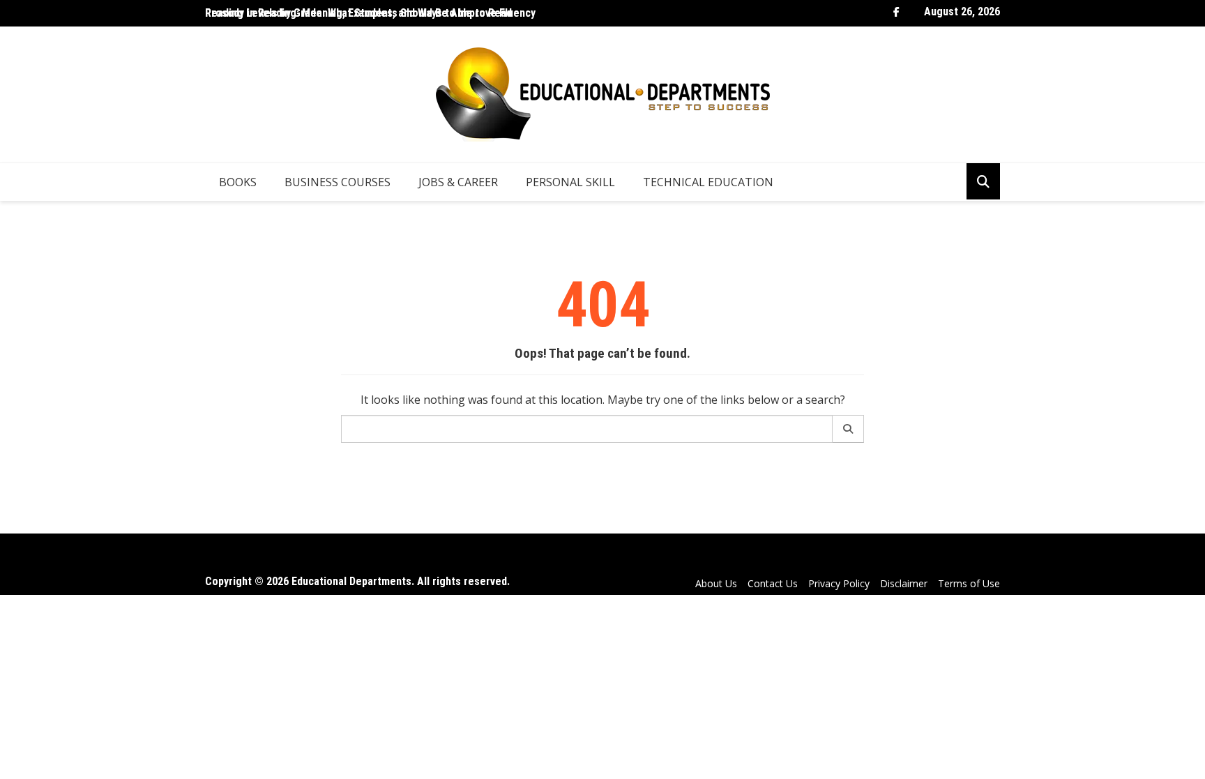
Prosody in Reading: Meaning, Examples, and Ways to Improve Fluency (370, 13)
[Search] (848, 429)
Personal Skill (570, 182)
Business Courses (338, 182)
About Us (716, 583)
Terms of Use (969, 583)
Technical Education (708, 182)
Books (238, 182)
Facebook (896, 11)
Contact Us (773, 583)
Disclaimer (903, 583)
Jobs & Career (458, 182)
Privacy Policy (839, 583)
